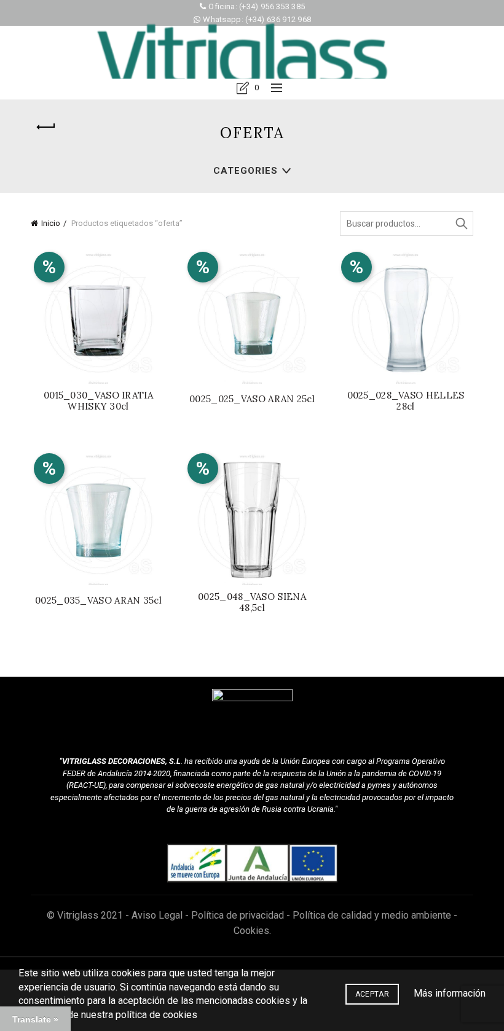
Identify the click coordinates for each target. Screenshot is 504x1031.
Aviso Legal (157, 915)
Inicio (50, 223)
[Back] (46, 127)
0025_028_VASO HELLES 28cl (406, 401)
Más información (450, 993)
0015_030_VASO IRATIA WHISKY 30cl (98, 401)
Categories (245, 170)
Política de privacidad (237, 915)
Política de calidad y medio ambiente (372, 915)
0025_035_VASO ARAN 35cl (98, 600)
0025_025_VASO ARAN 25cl (252, 399)
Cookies (251, 930)
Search (461, 223)
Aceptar (372, 994)
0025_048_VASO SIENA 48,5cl (252, 602)
